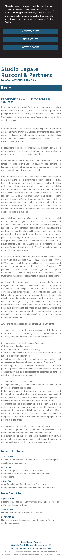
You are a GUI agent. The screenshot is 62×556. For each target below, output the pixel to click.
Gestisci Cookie (20, 554)
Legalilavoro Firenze (18, 79)
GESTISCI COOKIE (30, 47)
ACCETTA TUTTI (30, 31)
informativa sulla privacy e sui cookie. (22, 16)
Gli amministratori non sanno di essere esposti (22, 512)
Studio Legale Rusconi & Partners (26, 72)
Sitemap (30, 554)
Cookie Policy (48, 554)
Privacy (38, 554)
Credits (57, 554)
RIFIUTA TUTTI (30, 39)
